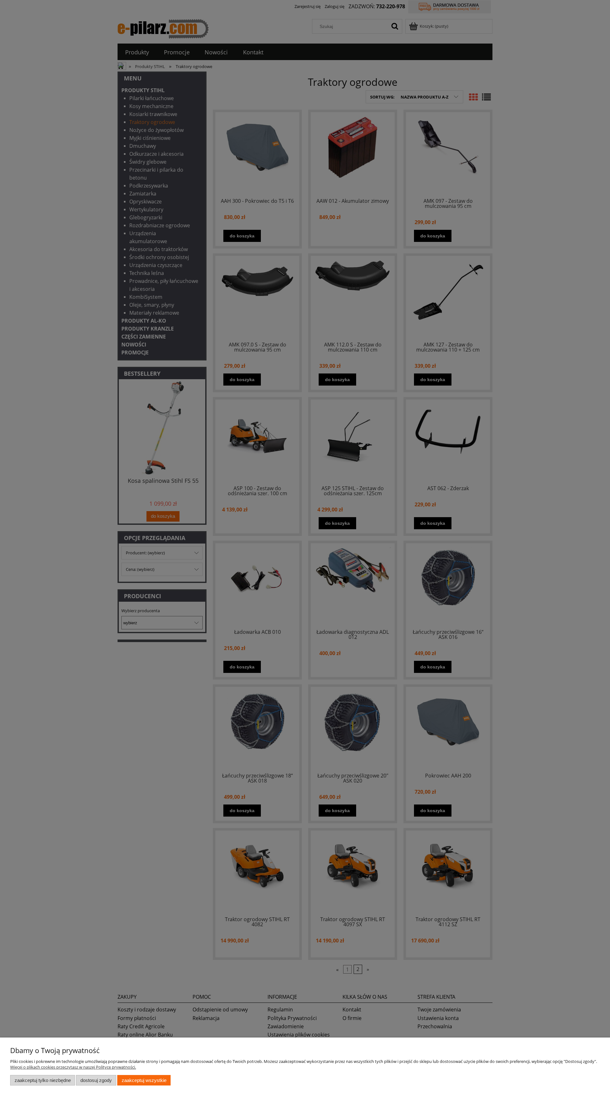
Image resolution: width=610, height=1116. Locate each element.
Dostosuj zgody (96, 1080)
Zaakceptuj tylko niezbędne (43, 1080)
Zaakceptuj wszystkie (144, 1080)
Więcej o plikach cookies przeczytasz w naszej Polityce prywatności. (73, 1067)
